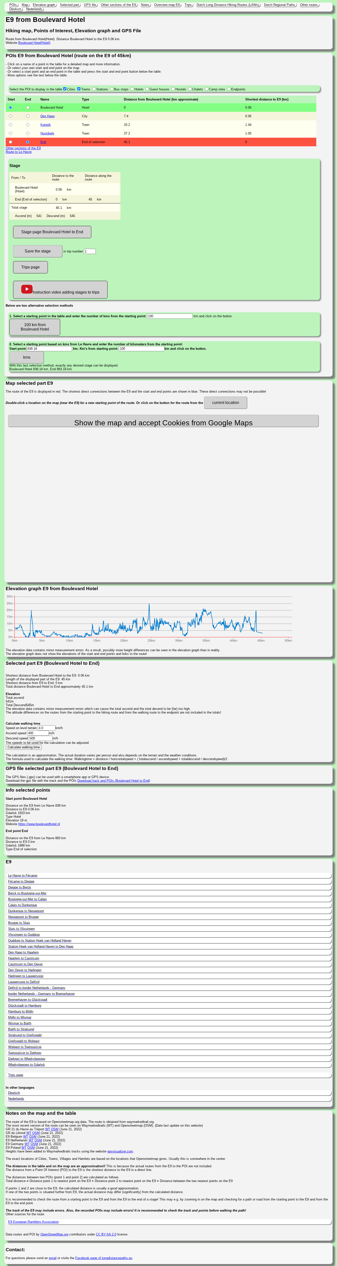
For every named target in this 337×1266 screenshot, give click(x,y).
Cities (71, 89)
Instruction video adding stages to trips (66, 292)
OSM (54, 1129)
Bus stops (121, 89)
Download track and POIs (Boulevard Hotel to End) (113, 781)
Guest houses (159, 89)
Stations (102, 89)
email (52, 1258)
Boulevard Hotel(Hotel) (34, 43)
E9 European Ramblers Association (33, 1222)
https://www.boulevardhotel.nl (39, 824)
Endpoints (238, 89)
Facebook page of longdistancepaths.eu (103, 1258)
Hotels (139, 89)
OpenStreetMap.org (54, 1234)
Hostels (180, 89)
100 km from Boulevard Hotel (35, 327)
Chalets (197, 89)
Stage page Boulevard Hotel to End (52, 232)
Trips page (30, 267)
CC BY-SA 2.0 (106, 1234)
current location (225, 402)
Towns (85, 89)
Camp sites (217, 89)
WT (47, 1129)
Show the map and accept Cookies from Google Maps (163, 423)
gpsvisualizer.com (120, 1151)
